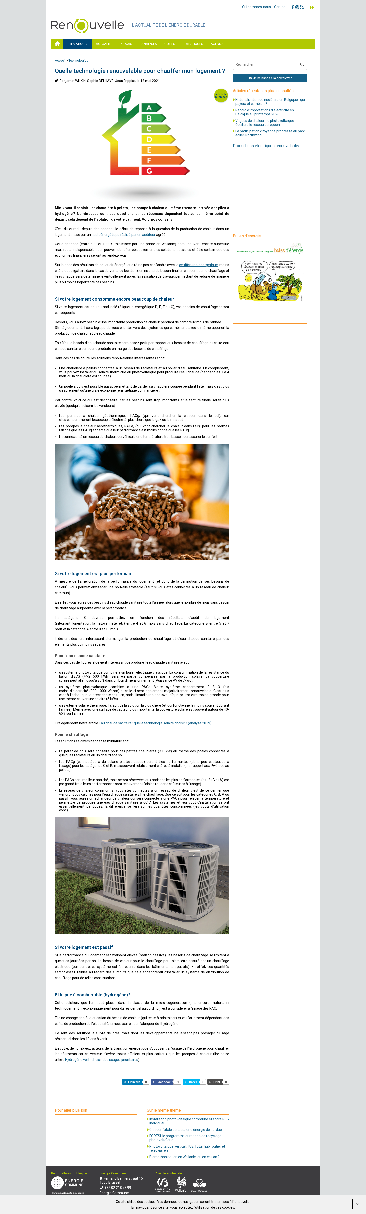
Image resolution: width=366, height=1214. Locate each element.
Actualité (104, 44)
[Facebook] (293, 7)
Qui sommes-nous (256, 7)
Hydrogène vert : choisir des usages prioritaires (101, 1060)
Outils (169, 44)
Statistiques (193, 44)
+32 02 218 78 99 (117, 1188)
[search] (302, 64)
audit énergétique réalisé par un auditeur (123, 235)
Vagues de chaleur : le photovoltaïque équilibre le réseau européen (264, 123)
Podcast (127, 44)
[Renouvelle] (89, 32)
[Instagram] (297, 7)
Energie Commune (114, 1193)
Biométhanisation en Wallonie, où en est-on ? (184, 1157)
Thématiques (77, 44)
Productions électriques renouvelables (266, 145)
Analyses (149, 44)
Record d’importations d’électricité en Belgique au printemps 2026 (264, 112)
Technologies (78, 60)
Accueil (60, 60)
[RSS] (302, 7)
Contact (280, 7)
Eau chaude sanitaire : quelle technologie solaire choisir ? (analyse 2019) (155, 723)
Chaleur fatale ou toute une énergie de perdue (185, 1130)
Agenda (217, 44)
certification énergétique (198, 265)
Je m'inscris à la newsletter (272, 78)
